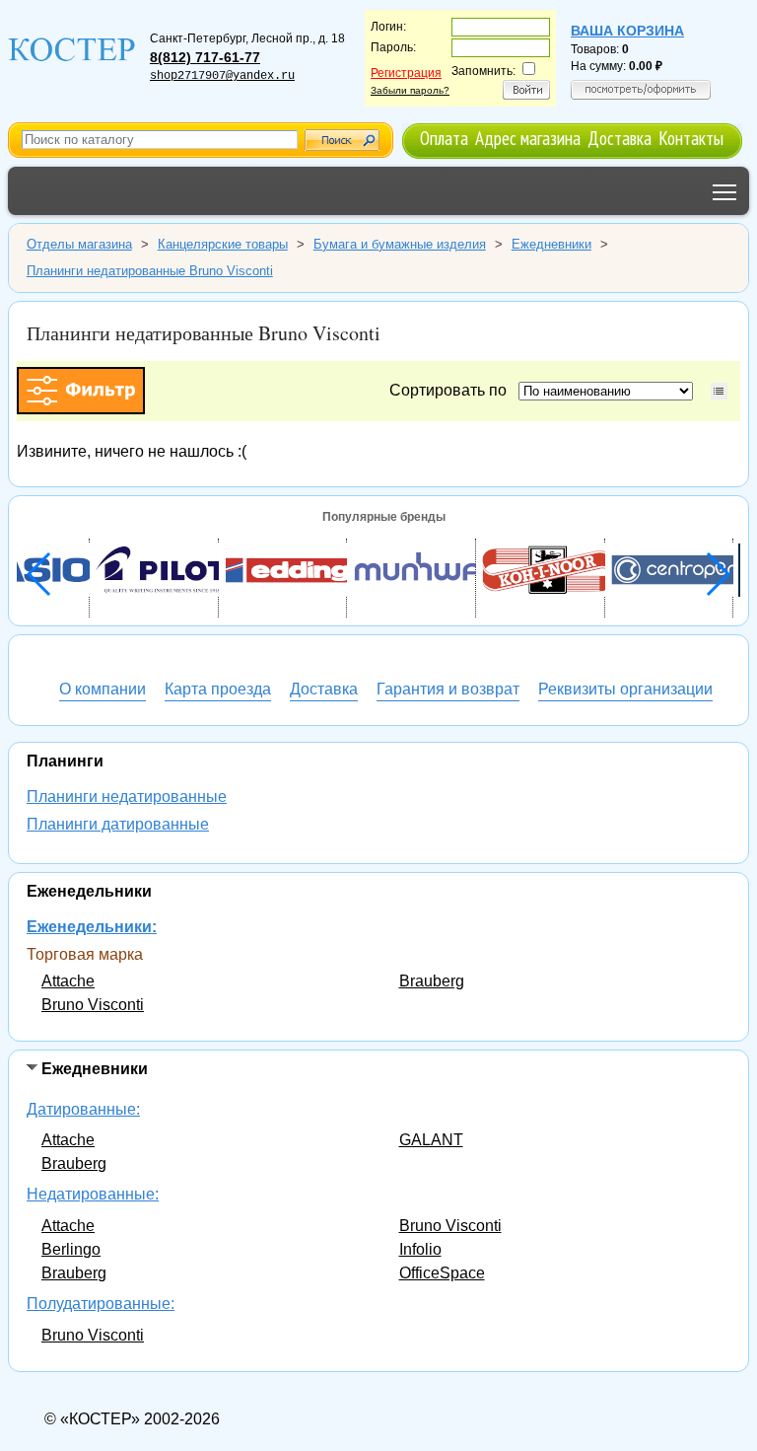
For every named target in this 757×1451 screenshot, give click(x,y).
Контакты (690, 137)
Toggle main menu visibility (725, 191)
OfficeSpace (442, 1273)
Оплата (444, 137)
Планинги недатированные (127, 796)
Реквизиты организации (625, 689)
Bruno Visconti (92, 1004)
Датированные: (83, 1109)
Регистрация (406, 73)
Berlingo (71, 1249)
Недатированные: (93, 1194)
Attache (68, 981)
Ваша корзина (627, 30)
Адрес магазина (528, 137)
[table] (719, 391)
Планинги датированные (118, 824)
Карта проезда (218, 689)
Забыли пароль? (410, 90)
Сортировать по (452, 390)
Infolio (420, 1249)
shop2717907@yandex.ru (222, 76)
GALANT (431, 1139)
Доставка (619, 137)
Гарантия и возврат (448, 689)
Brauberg (431, 981)
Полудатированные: (100, 1303)
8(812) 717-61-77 (205, 57)
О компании (102, 689)
